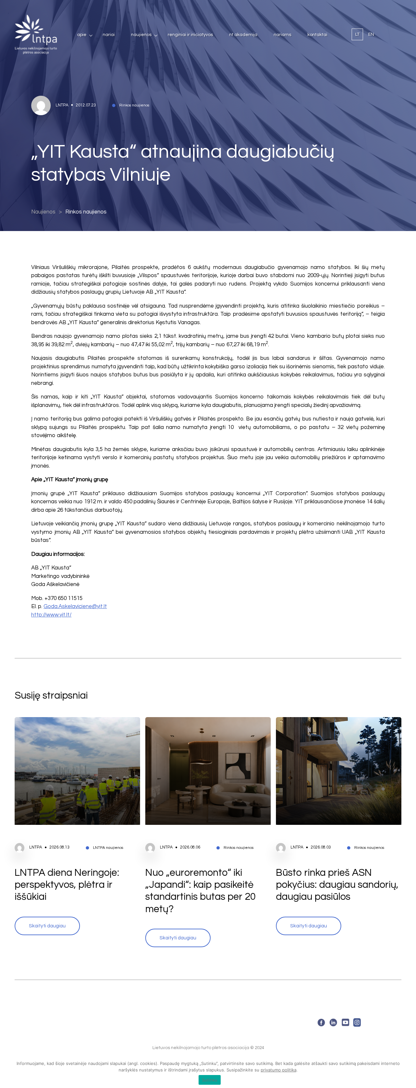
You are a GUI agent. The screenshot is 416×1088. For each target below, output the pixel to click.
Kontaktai (317, 34)
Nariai (109, 34)
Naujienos (141, 34)
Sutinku (210, 1079)
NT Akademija (243, 34)
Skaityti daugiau (47, 925)
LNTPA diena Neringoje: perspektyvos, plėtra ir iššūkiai (67, 885)
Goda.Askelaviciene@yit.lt (75, 606)
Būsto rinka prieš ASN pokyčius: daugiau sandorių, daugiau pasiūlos (337, 885)
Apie (81, 34)
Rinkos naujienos (86, 212)
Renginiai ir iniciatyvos (190, 34)
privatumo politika (278, 1069)
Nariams (282, 34)
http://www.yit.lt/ (51, 615)
